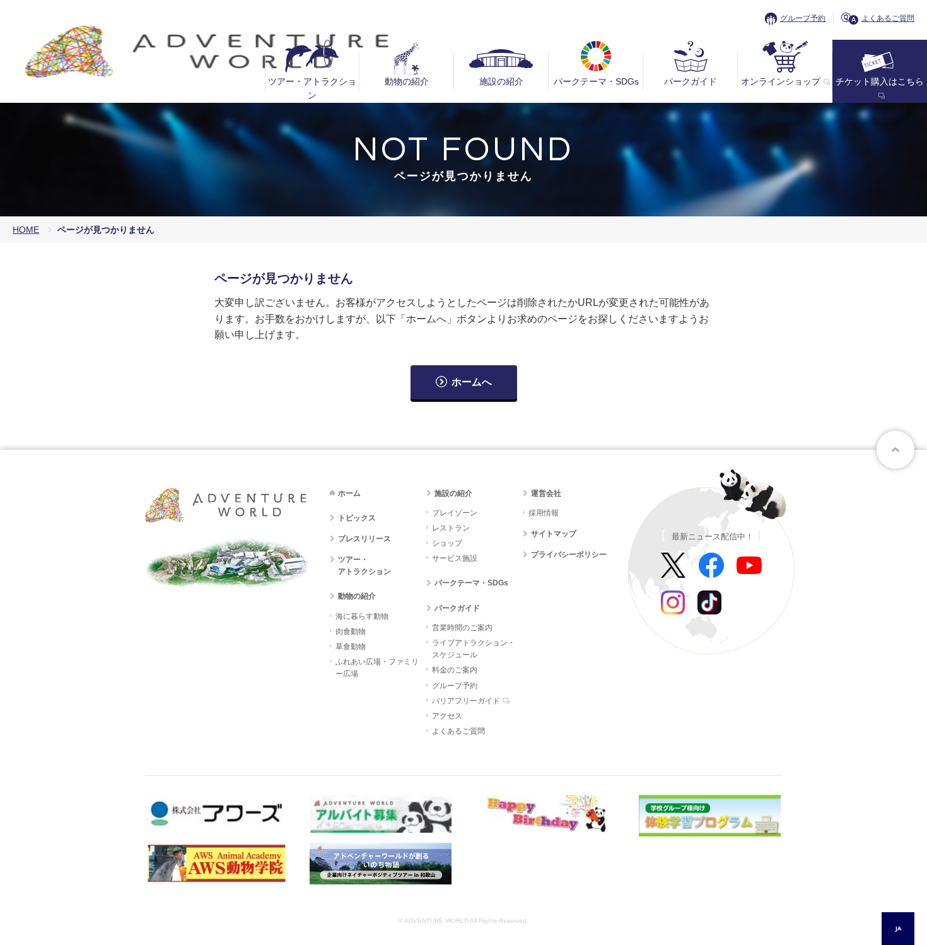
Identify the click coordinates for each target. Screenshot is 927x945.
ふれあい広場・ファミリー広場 (377, 667)
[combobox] (898, 928)
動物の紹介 (407, 81)
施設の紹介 (501, 81)
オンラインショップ (780, 81)
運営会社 (546, 493)
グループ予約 (802, 18)
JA (898, 928)
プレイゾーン (454, 512)
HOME (26, 230)
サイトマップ (553, 533)
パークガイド (690, 81)
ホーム (349, 493)
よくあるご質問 (887, 18)
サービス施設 (454, 558)
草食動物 (350, 646)
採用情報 (543, 512)
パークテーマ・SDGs (596, 81)
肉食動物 (350, 631)
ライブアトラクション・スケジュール (473, 648)
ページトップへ (895, 450)
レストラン (451, 528)
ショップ (447, 543)
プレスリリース (364, 538)
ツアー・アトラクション (312, 88)
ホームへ (472, 382)
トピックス (357, 518)
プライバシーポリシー (569, 554)
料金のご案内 (454, 670)
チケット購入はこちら (880, 81)
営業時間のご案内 (462, 627)
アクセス (447, 716)
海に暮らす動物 (361, 616)
